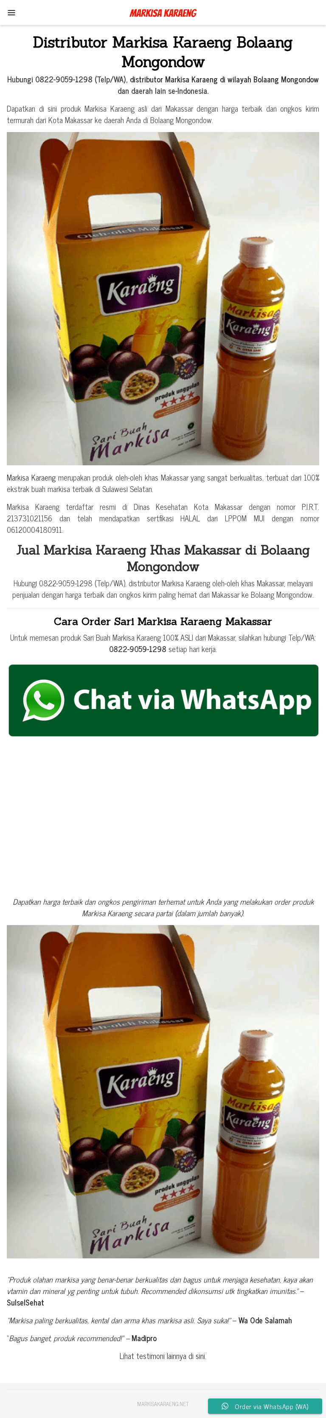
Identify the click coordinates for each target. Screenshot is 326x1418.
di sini (196, 1355)
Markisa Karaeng (31, 477)
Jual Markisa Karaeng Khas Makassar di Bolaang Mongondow (163, 558)
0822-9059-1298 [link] (137, 648)
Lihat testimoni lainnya (154, 1355)
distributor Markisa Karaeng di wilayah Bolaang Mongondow (224, 79)
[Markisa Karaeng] (163, 11)
